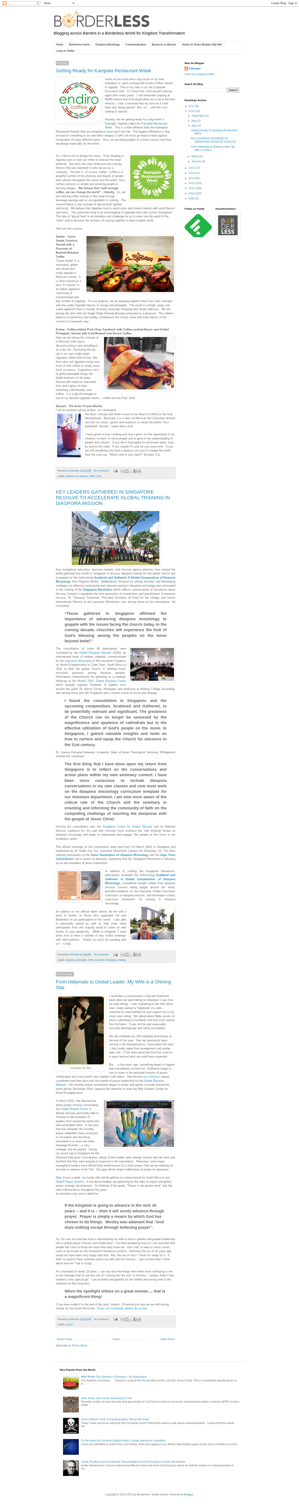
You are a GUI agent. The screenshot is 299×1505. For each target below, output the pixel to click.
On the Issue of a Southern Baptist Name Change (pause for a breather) (123, 1440)
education (81, 960)
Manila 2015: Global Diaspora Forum (102, 681)
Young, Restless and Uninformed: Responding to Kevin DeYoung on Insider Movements (133, 1461)
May (194, 120)
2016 (191, 111)
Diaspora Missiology (107, 44)
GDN (90, 960)
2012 (191, 183)
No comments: (102, 470)
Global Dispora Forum (74, 1109)
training (122, 960)
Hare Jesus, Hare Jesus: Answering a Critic (106, 1398)
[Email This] (122, 471)
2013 (191, 178)
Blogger (188, 1494)
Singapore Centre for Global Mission (127, 826)
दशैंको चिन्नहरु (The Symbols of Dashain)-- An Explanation (114, 1376)
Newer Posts (64, 1339)
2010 (191, 193)
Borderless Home (79, 44)
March (196, 156)
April (195, 125)
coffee (92, 476)
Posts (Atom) (79, 1345)
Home (59, 44)
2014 (191, 173)
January (197, 161)
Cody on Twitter (65, 50)
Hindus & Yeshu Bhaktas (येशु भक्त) (202, 44)
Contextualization (135, 44)
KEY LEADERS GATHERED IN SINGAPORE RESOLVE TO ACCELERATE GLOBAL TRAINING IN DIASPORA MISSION (113, 497)
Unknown (195, 68)
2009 (191, 198)
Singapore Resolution (98, 589)
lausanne (99, 960)
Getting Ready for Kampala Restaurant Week (103, 70)
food (99, 476)
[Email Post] (115, 470)
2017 (191, 106)
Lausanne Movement (78, 660)
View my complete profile (199, 74)
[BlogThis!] (127, 471)
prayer (69, 1324)
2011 (191, 188)
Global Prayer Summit (70, 1181)
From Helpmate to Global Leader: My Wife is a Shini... (213, 148)
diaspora (70, 960)
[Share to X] (131, 471)
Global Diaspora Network (95, 652)
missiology (111, 960)
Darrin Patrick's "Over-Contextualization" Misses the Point (115, 1419)
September (198, 115)
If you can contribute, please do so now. (123, 1308)
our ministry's (152, 1076)
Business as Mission (164, 44)
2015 (191, 167)
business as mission (77, 476)
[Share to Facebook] (135, 471)
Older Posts (167, 1339)
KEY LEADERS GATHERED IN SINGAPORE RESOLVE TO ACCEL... (214, 140)
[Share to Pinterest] (139, 471)
